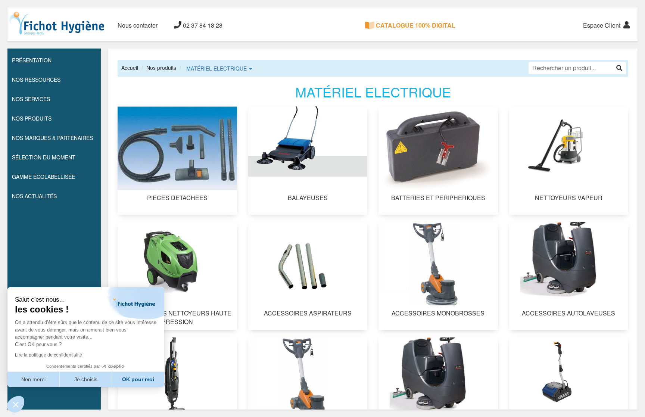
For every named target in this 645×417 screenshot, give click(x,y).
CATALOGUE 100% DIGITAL (414, 25)
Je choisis (85, 379)
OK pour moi (138, 379)
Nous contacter (138, 25)
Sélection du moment (43, 157)
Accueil (129, 67)
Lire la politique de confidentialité (48, 355)
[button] (16, 404)
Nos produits (161, 67)
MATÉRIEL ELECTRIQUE (216, 68)
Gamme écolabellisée (43, 176)
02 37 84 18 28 (201, 25)
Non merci (33, 379)
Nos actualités (34, 196)
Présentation (32, 60)
